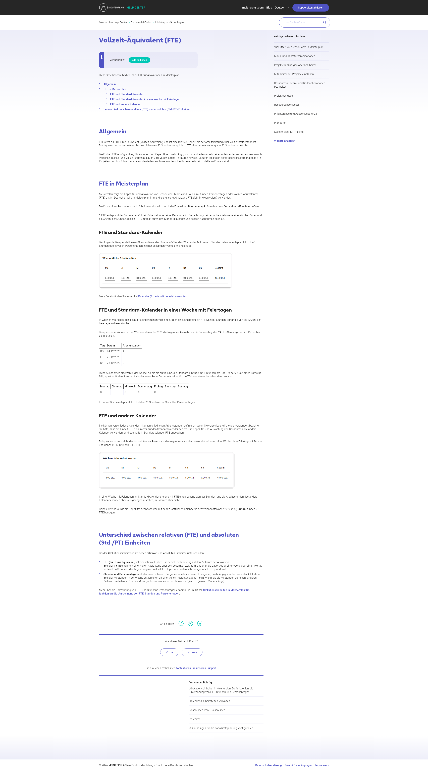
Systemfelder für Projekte (288, 131)
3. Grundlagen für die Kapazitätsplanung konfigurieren (221, 728)
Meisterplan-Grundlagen (169, 22)
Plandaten (280, 122)
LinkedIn (199, 623)
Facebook (181, 623)
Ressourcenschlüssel (286, 104)
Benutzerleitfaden (141, 22)
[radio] (169, 652)
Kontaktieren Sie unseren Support (196, 668)
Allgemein (109, 84)
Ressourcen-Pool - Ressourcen (207, 710)
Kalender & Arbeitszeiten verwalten (209, 701)
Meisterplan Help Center (113, 22)
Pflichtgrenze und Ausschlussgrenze (295, 113)
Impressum (322, 765)
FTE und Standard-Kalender (126, 94)
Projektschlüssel (283, 95)
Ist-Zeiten (194, 719)
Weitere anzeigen (284, 140)
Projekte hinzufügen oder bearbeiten (295, 65)
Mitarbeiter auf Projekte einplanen (294, 74)
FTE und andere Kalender (125, 104)
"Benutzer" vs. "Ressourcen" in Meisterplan (299, 47)
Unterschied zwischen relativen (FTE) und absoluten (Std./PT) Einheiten (146, 109)
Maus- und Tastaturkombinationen (294, 56)
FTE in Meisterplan (114, 89)
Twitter (190, 623)
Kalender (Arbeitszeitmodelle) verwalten (162, 296)
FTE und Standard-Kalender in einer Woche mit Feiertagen (145, 99)
